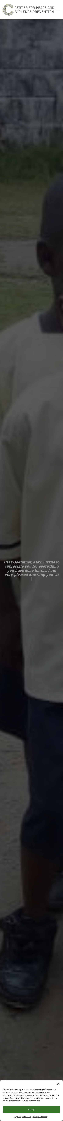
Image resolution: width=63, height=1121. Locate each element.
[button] (58, 1083)
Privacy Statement (40, 1116)
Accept (31, 1109)
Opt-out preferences (23, 1116)
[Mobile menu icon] (58, 10)
